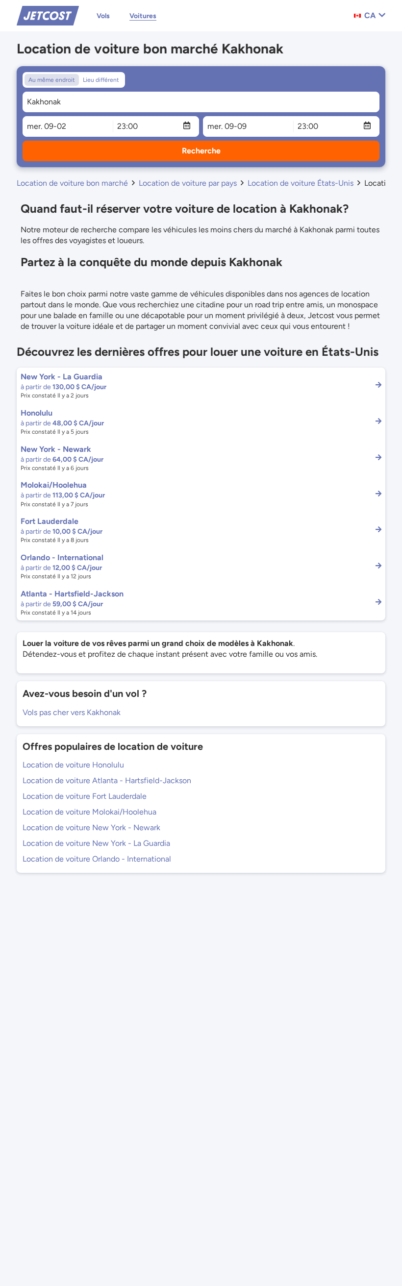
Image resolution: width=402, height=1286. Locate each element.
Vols (103, 16)
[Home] (48, 15)
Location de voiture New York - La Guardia (96, 843)
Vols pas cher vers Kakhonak (72, 712)
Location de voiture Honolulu (73, 764)
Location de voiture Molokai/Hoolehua (89, 811)
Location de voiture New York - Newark (91, 827)
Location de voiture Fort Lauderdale (85, 796)
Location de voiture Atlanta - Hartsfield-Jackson (107, 780)
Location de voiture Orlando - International (97, 859)
